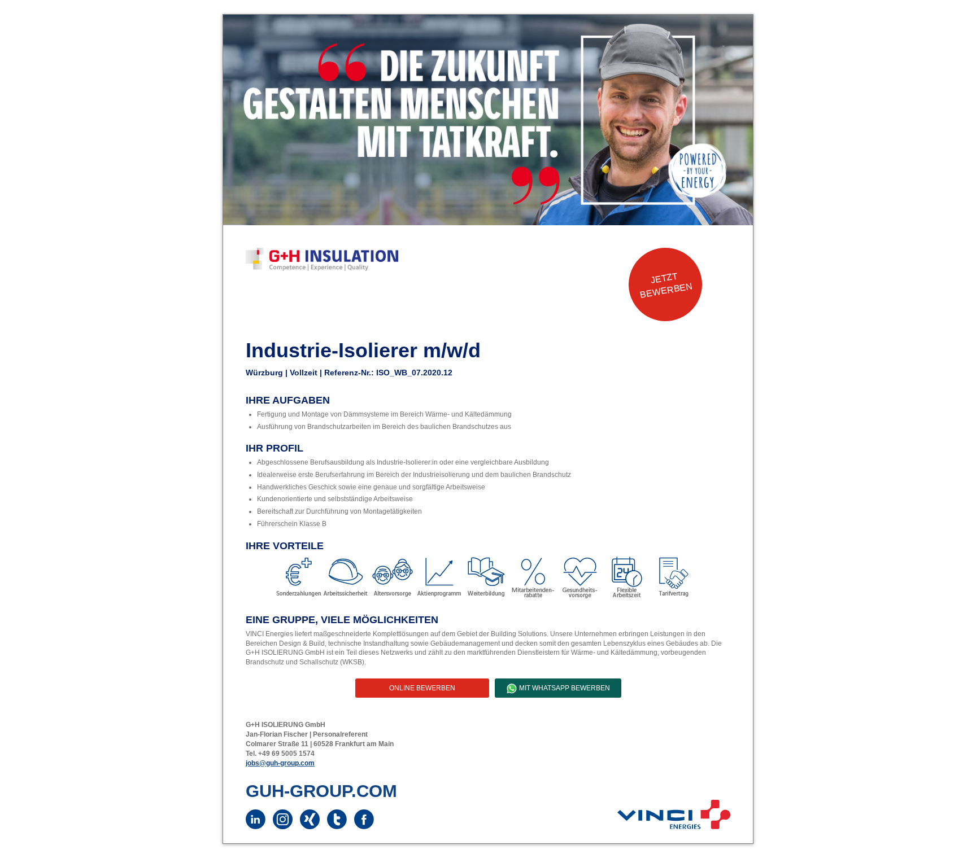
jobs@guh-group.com (280, 763)
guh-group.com (321, 791)
